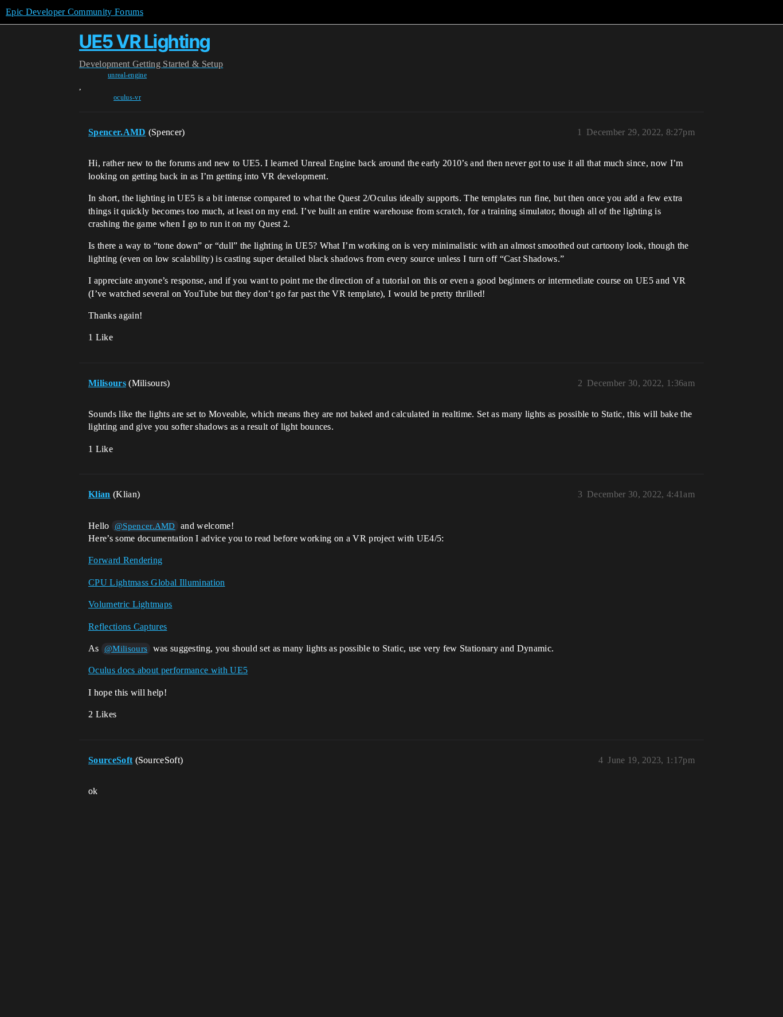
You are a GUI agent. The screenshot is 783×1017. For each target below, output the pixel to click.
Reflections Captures (127, 626)
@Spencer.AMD (145, 526)
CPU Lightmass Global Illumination (156, 582)
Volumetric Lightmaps (130, 604)
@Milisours (125, 648)
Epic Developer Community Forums (74, 12)
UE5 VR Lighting (144, 41)
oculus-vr (127, 97)
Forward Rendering (125, 560)
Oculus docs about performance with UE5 (168, 670)
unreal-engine (127, 75)
